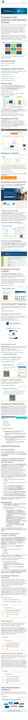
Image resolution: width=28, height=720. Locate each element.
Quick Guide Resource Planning (8, 80)
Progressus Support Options (7, 171)
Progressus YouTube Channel (7, 285)
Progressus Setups (5, 65)
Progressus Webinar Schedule (7, 310)
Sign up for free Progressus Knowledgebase (10, 250)
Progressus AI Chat (5, 128)
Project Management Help (6, 91)
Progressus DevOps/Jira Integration (11, 599)
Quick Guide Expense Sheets (7, 76)
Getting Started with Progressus (8, 63)
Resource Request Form (10, 634)
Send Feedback (4, 696)
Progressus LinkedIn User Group (8, 361)
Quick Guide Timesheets (6, 74)
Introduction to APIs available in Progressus (13, 601)
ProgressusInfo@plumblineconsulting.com (13, 185)
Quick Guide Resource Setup (7, 78)
